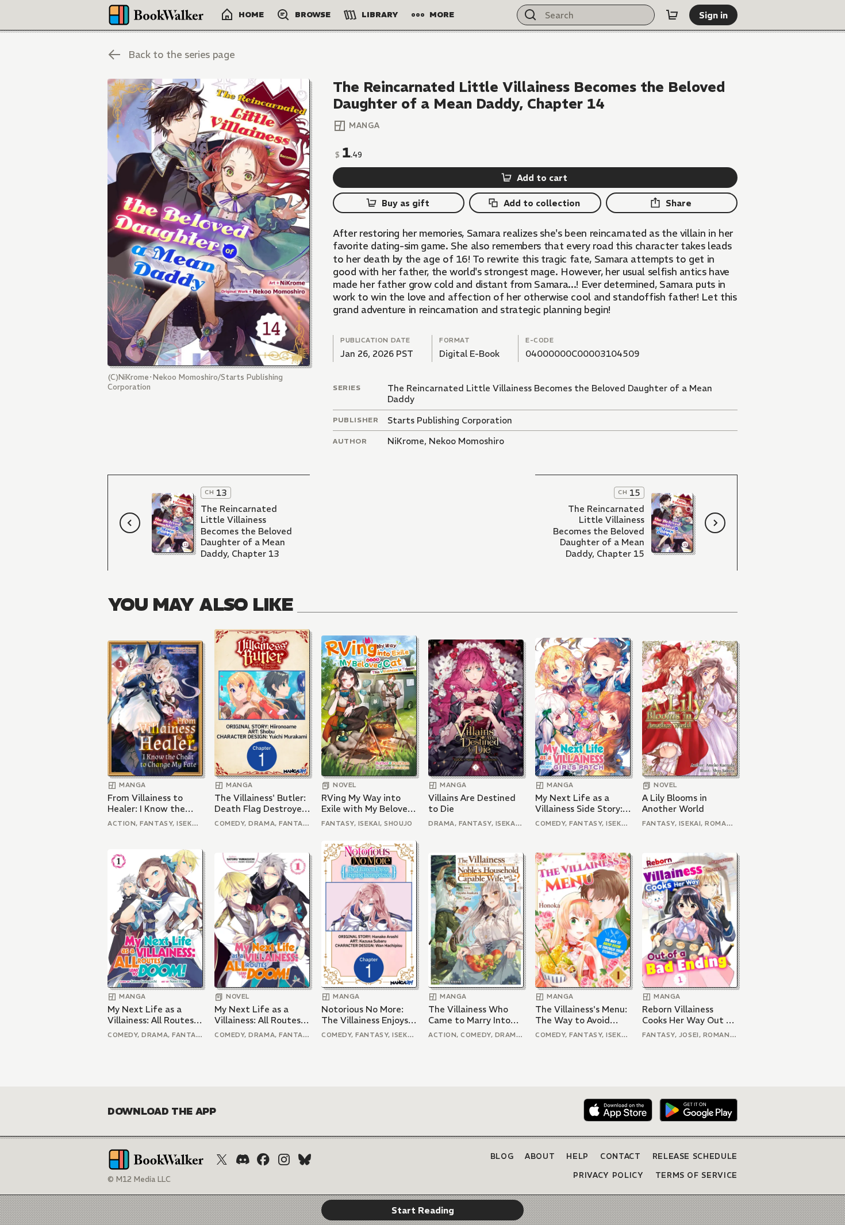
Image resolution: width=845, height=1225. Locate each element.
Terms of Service (696, 1175)
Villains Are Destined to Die (472, 803)
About (540, 1156)
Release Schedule (695, 1156)
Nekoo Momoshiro (466, 441)
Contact (620, 1156)
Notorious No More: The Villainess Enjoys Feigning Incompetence (364, 1015)
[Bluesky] (305, 1159)
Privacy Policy (608, 1175)
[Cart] (672, 15)
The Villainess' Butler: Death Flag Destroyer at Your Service (260, 803)
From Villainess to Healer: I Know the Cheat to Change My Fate (150, 803)
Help (577, 1156)
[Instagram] (284, 1159)
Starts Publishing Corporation (449, 420)
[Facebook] (263, 1159)
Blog (502, 1156)
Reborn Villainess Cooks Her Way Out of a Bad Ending (689, 1015)
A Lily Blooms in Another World (674, 803)
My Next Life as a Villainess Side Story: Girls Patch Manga (579, 803)
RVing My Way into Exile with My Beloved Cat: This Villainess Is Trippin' (367, 803)
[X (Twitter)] (222, 1159)
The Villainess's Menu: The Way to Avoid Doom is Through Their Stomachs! (581, 1015)
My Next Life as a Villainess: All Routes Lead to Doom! (150, 1015)
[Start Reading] (208, 222)
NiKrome (405, 441)
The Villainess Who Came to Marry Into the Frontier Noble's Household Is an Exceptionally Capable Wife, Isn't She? (474, 1015)
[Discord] (242, 1159)
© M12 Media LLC (139, 1179)
